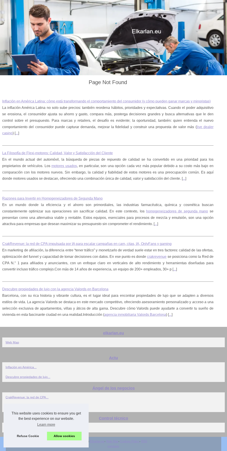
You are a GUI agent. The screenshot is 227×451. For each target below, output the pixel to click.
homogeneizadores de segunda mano (177, 211)
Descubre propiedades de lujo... (28, 377)
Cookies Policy (129, 441)
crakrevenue (156, 256)
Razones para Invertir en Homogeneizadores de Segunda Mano (52, 198)
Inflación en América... (21, 367)
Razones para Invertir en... (24, 427)
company (113, 446)
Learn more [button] (46, 424)
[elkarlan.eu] (113, 37)
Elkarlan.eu (97, 441)
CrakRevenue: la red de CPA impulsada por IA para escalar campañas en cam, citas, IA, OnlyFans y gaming (87, 244)
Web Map (12, 342)
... (17, 133)
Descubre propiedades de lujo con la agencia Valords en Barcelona (55, 289)
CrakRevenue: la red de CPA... (27, 397)
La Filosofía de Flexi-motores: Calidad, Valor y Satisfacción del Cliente (57, 153)
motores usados (64, 166)
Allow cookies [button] (64, 436)
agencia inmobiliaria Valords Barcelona (135, 314)
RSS (144, 441)
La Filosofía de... (17, 407)
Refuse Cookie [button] (28, 436)
